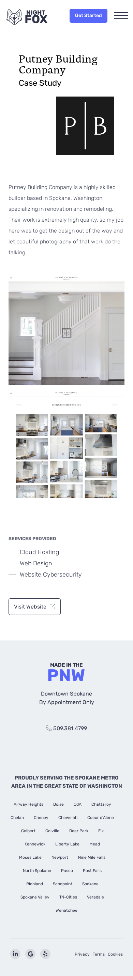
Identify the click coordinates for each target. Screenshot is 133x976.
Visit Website (30, 606)
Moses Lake (30, 857)
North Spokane (37, 870)
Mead (94, 844)
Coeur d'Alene (100, 817)
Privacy (82, 954)
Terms (99, 954)
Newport (59, 857)
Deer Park (78, 830)
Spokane (90, 883)
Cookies (115, 954)
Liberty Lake (67, 844)
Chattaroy (101, 804)
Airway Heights (28, 804)
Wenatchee (66, 910)
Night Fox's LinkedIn (15, 954)
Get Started (88, 15)
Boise (58, 804)
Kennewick (35, 844)
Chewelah (67, 817)
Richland (34, 883)
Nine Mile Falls (91, 857)
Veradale (95, 897)
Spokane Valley (34, 897)
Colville (52, 830)
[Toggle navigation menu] (121, 16)
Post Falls (92, 870)
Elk (101, 830)
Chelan (17, 817)
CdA (78, 804)
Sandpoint (62, 883)
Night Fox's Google (30, 954)
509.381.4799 (70, 728)
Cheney (41, 817)
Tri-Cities (68, 897)
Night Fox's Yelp (45, 954)
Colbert (28, 830)
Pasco (67, 870)
